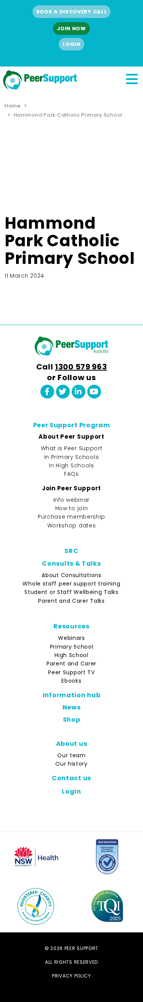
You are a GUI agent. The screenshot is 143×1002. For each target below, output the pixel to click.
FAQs (71, 474)
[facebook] (47, 392)
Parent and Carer (71, 663)
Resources (71, 626)
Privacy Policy (71, 976)
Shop (71, 719)
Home (13, 105)
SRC (71, 551)
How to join (71, 508)
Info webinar (71, 500)
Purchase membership (71, 517)
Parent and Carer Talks (71, 601)
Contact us (71, 778)
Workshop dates (71, 525)
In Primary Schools (71, 457)
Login (71, 44)
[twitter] (63, 392)
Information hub (72, 695)
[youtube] (94, 392)
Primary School (71, 647)
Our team (71, 755)
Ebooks (71, 681)
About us (71, 743)
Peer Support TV (71, 672)
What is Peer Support (72, 448)
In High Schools (71, 465)
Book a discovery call (71, 11)
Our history (71, 764)
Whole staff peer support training (71, 583)
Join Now (71, 28)
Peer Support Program (71, 425)
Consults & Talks (71, 563)
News (72, 707)
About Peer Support (71, 437)
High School (71, 655)
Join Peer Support (71, 488)
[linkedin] (78, 392)
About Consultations (71, 575)
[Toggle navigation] (131, 78)
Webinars (71, 638)
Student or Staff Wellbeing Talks (71, 592)
